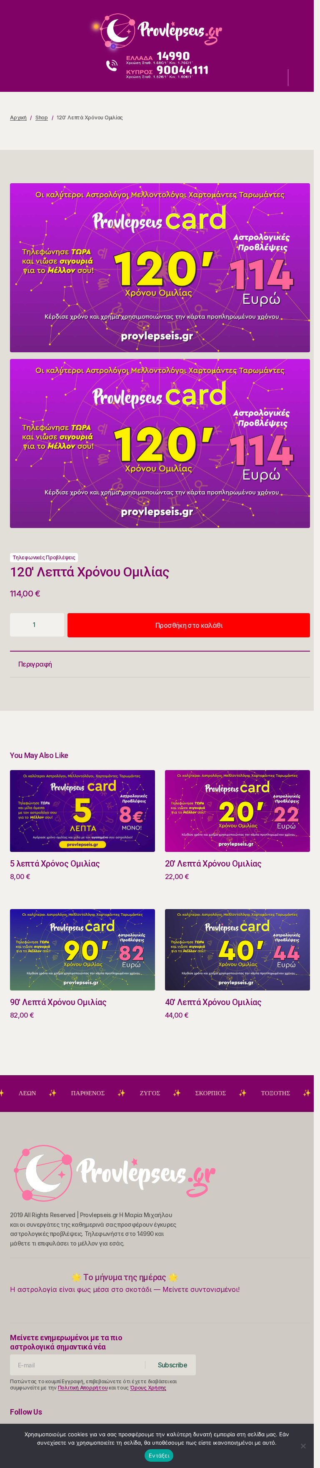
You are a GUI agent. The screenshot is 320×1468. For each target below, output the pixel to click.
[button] (18, 27)
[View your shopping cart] (300, 77)
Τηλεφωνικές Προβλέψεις (43, 557)
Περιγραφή (35, 664)
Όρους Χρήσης (148, 1388)
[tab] (160, 664)
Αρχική (18, 117)
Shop (41, 117)
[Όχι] (303, 1446)
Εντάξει (159, 1455)
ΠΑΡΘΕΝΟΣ (59, 1093)
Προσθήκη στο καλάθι (188, 625)
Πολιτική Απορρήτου (83, 1388)
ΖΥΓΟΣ (121, 1093)
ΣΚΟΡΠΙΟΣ (182, 1093)
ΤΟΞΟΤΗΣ (247, 1093)
